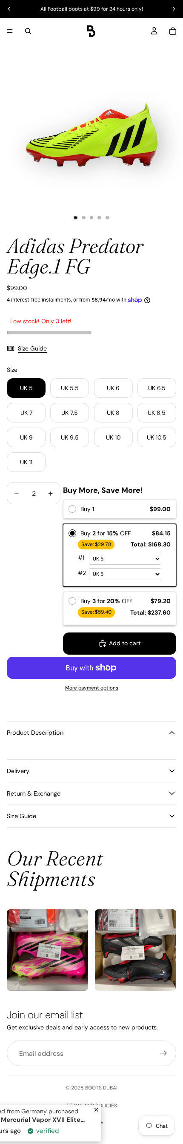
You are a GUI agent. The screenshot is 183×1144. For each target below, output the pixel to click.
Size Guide (32, 348)
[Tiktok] (99, 1124)
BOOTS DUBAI (101, 1087)
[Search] (28, 31)
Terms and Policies (91, 1105)
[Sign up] (163, 1053)
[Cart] (172, 31)
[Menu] (10, 31)
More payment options (91, 687)
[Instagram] (84, 1124)
